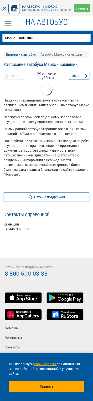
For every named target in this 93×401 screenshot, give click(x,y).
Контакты (12, 347)
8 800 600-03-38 (26, 273)
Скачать (81, 8)
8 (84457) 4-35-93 (17, 229)
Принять (46, 386)
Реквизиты (13, 337)
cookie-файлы (45, 364)
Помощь (11, 328)
